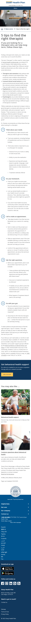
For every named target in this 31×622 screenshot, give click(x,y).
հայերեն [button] (3, 538)
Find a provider (8, 374)
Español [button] (3, 527)
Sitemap (3, 609)
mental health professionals (11, 62)
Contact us (4, 602)
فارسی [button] (3, 540)
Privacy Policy (5, 614)
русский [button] (3, 543)
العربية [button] (2, 547)
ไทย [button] (2, 559)
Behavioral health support (10, 417)
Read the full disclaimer (7, 474)
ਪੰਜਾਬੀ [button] (2, 550)
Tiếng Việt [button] (4, 531)
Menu (15, 8)
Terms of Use (5, 612)
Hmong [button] (3, 554)
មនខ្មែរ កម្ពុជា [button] (4, 552)
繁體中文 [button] (3, 529)
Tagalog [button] (3, 534)
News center (9, 29)
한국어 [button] (3, 536)
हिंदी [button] (2, 556)
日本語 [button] (3, 545)
